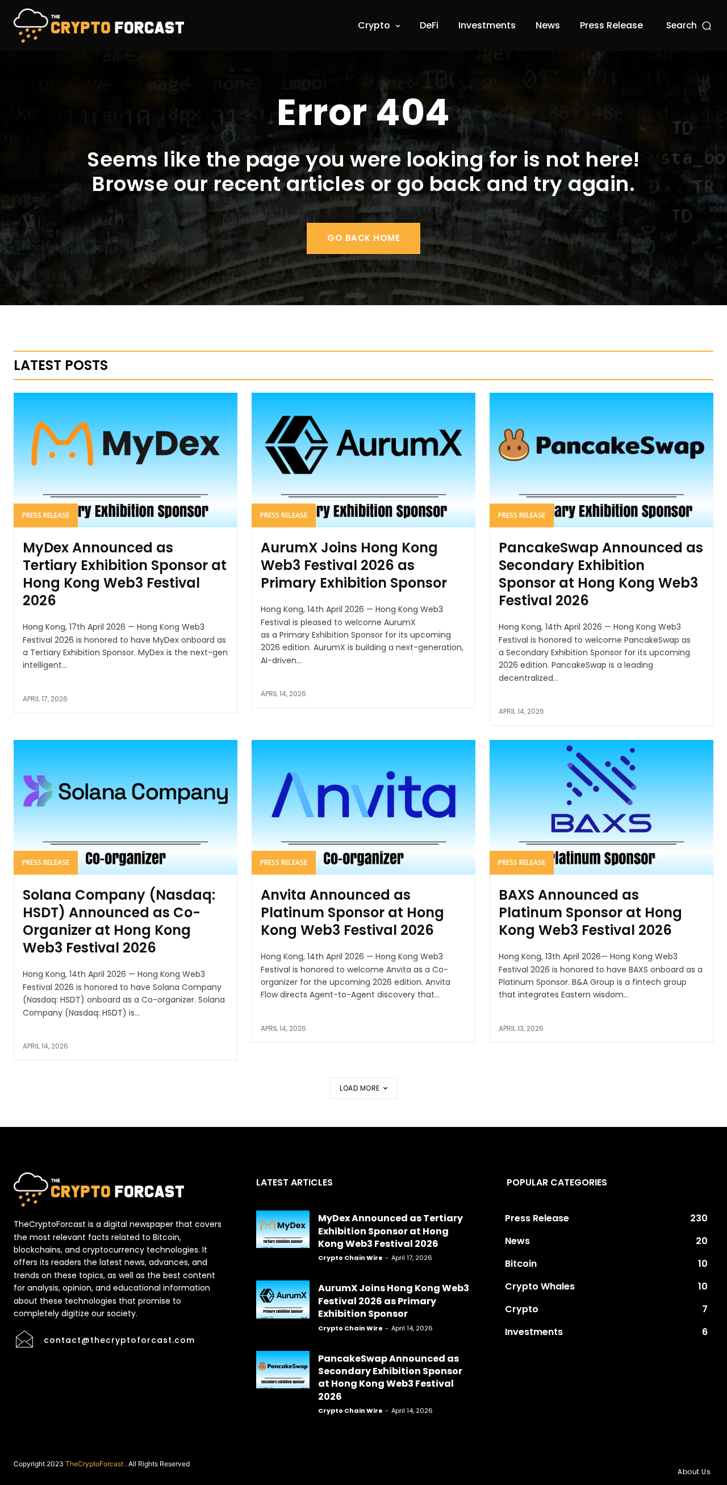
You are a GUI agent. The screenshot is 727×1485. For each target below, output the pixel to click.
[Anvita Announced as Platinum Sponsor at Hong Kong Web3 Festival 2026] (363, 807)
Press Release (45, 515)
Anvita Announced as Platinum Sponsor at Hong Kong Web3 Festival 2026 (352, 912)
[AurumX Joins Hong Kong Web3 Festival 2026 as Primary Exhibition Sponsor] (363, 460)
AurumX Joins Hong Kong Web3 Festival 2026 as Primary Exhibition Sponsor (354, 565)
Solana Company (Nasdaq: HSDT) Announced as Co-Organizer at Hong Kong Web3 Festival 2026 (119, 921)
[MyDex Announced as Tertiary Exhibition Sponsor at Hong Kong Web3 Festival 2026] (125, 460)
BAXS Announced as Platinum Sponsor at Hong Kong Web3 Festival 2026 (590, 912)
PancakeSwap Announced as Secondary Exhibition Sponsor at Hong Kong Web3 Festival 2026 (601, 574)
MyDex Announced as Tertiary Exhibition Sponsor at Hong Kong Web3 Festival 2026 (125, 574)
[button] (689, 25)
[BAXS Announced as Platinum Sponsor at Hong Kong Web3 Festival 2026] (601, 807)
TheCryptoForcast (94, 1463)
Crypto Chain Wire (350, 1257)
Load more (360, 1088)
